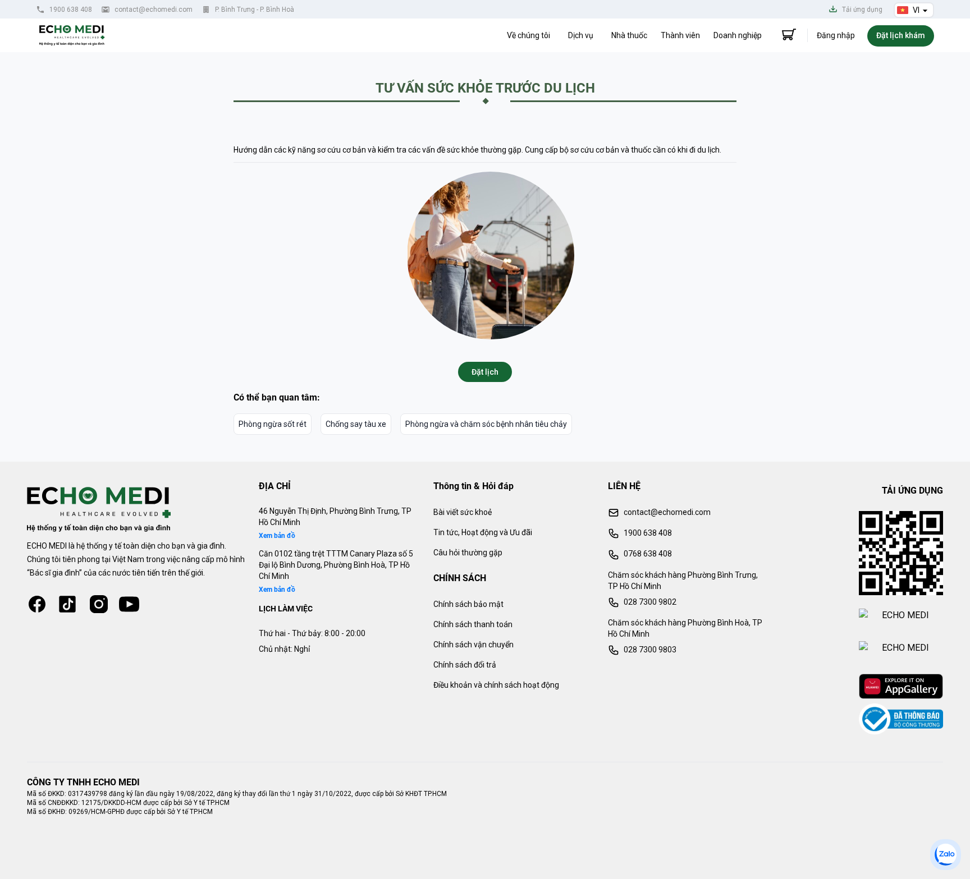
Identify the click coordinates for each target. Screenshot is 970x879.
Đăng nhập (836, 35)
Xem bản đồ (277, 536)
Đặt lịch (485, 371)
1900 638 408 (70, 9)
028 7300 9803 (650, 649)
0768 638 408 (648, 553)
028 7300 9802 (650, 601)
